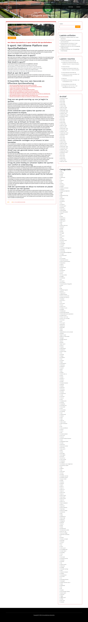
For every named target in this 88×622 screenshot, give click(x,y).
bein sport (63, 220)
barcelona (63, 217)
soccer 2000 (63, 479)
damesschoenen (64, 260)
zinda (62, 599)
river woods (63, 459)
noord (62, 429)
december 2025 (64, 110)
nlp (61, 426)
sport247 (63, 506)
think (62, 527)
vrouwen (63, 576)
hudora (62, 360)
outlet (62, 443)
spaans (62, 483)
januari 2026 (63, 109)
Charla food (65, 66)
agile (62, 192)
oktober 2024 (64, 131)
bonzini (62, 226)
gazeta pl (63, 326)
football (62, 299)
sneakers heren (64, 477)
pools (62, 452)
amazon (62, 199)
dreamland (63, 267)
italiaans (62, 366)
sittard (62, 468)
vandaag (62, 552)
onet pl (62, 437)
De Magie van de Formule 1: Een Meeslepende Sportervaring (70, 86)
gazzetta (63, 327)
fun (61, 321)
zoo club (63, 600)
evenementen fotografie (66, 284)
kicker (62, 377)
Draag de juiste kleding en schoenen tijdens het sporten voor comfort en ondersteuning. (30, 93)
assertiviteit (63, 210)
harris (62, 345)
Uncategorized (64, 549)
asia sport (63, 208)
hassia (62, 347)
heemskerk (63, 348)
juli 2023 (63, 154)
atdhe (62, 213)
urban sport (63, 551)
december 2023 (64, 146)
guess (62, 342)
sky (61, 470)
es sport (62, 281)
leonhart (63, 387)
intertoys (63, 365)
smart (62, 473)
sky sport (63, 471)
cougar (62, 254)
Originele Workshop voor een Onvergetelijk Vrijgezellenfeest (70, 47)
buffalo (62, 238)
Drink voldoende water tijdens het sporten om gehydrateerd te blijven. (26, 86)
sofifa (62, 480)
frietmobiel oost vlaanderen (67, 314)
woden (62, 590)
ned (61, 413)
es (61, 279)
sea (61, 467)
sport (62, 485)
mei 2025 (63, 121)
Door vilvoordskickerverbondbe (19, 202)
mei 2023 (63, 157)
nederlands (63, 414)
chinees (62, 244)
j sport (62, 368)
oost (62, 440)
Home (35, 12)
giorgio (62, 333)
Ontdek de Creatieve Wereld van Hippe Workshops (69, 38)
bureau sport (64, 240)
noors (62, 431)
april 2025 (63, 122)
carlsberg (63, 243)
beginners (63, 219)
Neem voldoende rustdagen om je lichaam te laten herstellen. (24, 90)
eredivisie (63, 278)
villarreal (63, 566)
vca (61, 555)
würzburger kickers (65, 591)
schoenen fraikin (64, 465)
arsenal (62, 207)
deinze (62, 266)
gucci (62, 341)
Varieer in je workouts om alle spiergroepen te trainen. (22, 89)
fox (61, 302)
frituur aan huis (64, 317)
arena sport (63, 205)
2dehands (63, 177)
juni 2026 (63, 101)
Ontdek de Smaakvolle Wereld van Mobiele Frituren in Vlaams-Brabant (71, 63)
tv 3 (61, 543)
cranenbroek (64, 255)
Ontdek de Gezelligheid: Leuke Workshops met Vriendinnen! (70, 41)
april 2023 (63, 158)
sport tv (62, 500)
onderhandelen (64, 434)
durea (62, 272)
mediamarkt (63, 401)
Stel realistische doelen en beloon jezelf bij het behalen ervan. (24, 95)
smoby (62, 474)
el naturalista (64, 275)
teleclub (62, 519)
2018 (62, 174)
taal (61, 513)
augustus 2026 (64, 98)
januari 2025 (63, 127)
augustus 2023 (64, 152)
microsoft (63, 407)
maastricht (63, 393)
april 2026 (63, 104)
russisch (63, 462)
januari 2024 (63, 145)
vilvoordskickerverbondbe (68, 60)
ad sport (62, 184)
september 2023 (64, 151)
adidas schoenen (64, 187)
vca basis (63, 557)
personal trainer (64, 446)
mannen (62, 396)
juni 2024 (63, 137)
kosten (62, 386)
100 (61, 171)
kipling (62, 384)
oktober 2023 (64, 149)
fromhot (62, 320)
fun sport (63, 323)
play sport (63, 449)
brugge (62, 232)
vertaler (62, 561)
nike (62, 419)
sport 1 (62, 486)
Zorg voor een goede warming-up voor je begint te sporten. (23, 85)
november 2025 (64, 112)
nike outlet (63, 422)
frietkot (62, 309)
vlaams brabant (64, 572)
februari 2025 (64, 125)
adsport (62, 189)
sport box (63, 492)
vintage (62, 567)
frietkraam (63, 311)
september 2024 (64, 133)
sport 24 (62, 489)
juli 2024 (63, 136)
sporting (62, 509)
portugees (63, 455)
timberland (63, 528)
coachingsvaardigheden (66, 252)
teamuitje (63, 518)
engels (62, 276)
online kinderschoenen (66, 438)
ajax (61, 196)
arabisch (63, 204)
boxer (62, 229)
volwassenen (64, 575)
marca (62, 398)
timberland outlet (65, 530)
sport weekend (64, 503)
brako (62, 231)
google (62, 338)
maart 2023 (63, 160)
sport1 (62, 504)
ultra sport (63, 548)
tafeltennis (63, 516)
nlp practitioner (64, 428)
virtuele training (64, 569)
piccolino (63, 447)
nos (61, 432)
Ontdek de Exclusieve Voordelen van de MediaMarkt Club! (71, 75)
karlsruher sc (64, 374)
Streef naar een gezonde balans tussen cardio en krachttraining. (24, 92)
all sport (62, 198)
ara (61, 202)
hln (61, 353)
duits (62, 269)
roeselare (63, 461)
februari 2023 (64, 161)
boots (62, 228)
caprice (62, 241)
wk (61, 588)
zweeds (62, 602)
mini (62, 408)
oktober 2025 (64, 113)
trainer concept (64, 539)
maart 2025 (63, 124)
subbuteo (63, 512)
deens (62, 264)
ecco (62, 273)
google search (64, 339)
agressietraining (64, 195)
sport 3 (62, 491)
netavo (62, 416)
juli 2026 (63, 100)
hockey (62, 354)
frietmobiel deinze (65, 312)
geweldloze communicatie (67, 332)
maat (62, 395)
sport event (63, 495)
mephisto (63, 404)
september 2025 (64, 115)
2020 (62, 175)
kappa (62, 372)
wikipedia (63, 585)
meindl (62, 402)
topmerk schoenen (65, 534)
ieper (62, 362)
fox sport (63, 303)
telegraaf (63, 521)
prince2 (62, 456)
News (64, 78)
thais (62, 525)
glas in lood (63, 335)
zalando (62, 594)
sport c (62, 494)
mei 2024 (63, 139)
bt (61, 234)
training (62, 540)
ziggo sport (63, 597)
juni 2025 (63, 119)
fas (61, 288)
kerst (62, 375)
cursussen (63, 258)
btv (61, 237)
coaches (62, 249)
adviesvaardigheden (65, 190)
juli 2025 (63, 118)
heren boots (63, 351)
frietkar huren (64, 308)
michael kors (64, 405)
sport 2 (62, 488)
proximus (63, 458)
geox (62, 330)
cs (61, 257)
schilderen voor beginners (67, 464)
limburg (62, 389)
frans (62, 305)
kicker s (62, 378)
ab (61, 181)
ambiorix (63, 201)
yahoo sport (63, 593)
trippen (62, 542)
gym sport (63, 344)
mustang (63, 411)
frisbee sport (64, 315)
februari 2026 (64, 107)
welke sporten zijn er (65, 582)
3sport (62, 180)
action (62, 183)
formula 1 (63, 300)
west (62, 584)
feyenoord (63, 293)
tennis (62, 524)
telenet (62, 522)
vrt (61, 578)
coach (62, 246)
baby (62, 216)
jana (62, 369)
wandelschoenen (64, 579)
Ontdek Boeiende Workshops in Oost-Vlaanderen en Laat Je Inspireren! (69, 44)
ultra (62, 546)
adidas (62, 186)
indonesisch (63, 363)
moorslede (63, 410)
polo (62, 450)
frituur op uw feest (65, 318)
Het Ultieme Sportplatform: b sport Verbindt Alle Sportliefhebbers (30, 42)
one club (63, 435)
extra (62, 285)
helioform (63, 350)
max (62, 399)
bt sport (62, 235)
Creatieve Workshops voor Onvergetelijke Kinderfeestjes (70, 50)
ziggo (62, 596)
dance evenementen (65, 261)
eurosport (63, 282)
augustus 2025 (64, 116)
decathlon (63, 263)
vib (61, 563)
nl (61, 425)
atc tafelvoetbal (64, 211)
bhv (61, 222)
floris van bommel (65, 296)
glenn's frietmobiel (65, 336)
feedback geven (64, 290)
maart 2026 (63, 106)
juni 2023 (63, 155)
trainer (62, 537)
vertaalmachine (64, 558)
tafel (62, 515)
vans (62, 554)
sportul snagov (64, 510)
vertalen (62, 560)
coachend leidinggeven (66, 247)
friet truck (63, 306)
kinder (62, 381)
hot (61, 359)
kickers (62, 380)
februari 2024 (64, 143)
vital (62, 570)
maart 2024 (63, 142)
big (61, 223)
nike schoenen (64, 423)
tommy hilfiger (64, 533)
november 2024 (64, 130)
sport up (63, 501)
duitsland (63, 270)
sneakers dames (64, 476)
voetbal (62, 573)
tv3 (61, 545)
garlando (63, 324)
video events (63, 564)
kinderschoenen (64, 383)
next (62, 417)
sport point (63, 498)
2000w (62, 172)
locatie (62, 392)
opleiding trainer (64, 441)
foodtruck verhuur (65, 297)
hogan (62, 356)
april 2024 (63, 140)
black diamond (64, 225)
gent (62, 329)
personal (63, 444)
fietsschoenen (64, 294)
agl (61, 193)
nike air (62, 420)
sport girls (63, 497)
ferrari (62, 291)
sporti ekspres (64, 507)
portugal (63, 453)
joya (61, 371)
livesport (63, 390)
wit (61, 587)
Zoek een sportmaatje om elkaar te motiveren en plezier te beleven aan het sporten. (29, 96)
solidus (62, 482)
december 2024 (64, 128)
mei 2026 (63, 103)
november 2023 (64, 148)
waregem (63, 581)
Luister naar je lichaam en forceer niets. (19, 88)
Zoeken (61, 23)
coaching (63, 251)
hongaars (63, 357)
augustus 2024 (64, 134)
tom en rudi (63, 531)
